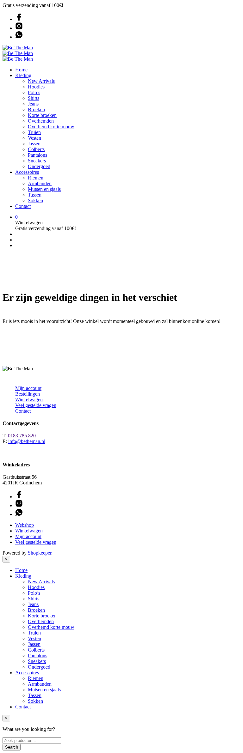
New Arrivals (41, 81)
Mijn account (28, 388)
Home (21, 69)
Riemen (35, 177)
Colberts (36, 149)
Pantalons (37, 155)
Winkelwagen (29, 399)
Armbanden (40, 183)
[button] (16, 217)
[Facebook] (19, 19)
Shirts (33, 98)
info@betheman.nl (26, 441)
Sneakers (37, 160)
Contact (23, 206)
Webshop (24, 525)
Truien (34, 132)
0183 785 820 (22, 435)
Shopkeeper (39, 553)
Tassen (34, 194)
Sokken (35, 200)
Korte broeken (42, 115)
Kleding (23, 75)
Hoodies (36, 86)
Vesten (34, 138)
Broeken (36, 109)
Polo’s (34, 92)
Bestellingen (27, 394)
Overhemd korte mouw (51, 126)
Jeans (33, 103)
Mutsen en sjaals (44, 189)
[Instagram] (19, 28)
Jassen (34, 143)
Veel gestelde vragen (35, 405)
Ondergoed (39, 166)
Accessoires (27, 172)
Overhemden (41, 121)
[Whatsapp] (19, 36)
